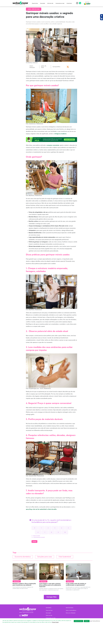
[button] (95, 621)
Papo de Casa (35, 3)
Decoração (42, 3)
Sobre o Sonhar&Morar (71, 610)
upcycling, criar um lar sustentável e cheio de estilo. (41, 509)
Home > (30, 9)
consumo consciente (53, 145)
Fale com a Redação (70, 612)
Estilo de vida (50, 3)
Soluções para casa (44, 557)
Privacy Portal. (55, 622)
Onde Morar (69, 3)
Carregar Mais (51, 597)
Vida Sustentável (65, 557)
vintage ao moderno (60, 133)
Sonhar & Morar (20, 2)
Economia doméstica (23, 557)
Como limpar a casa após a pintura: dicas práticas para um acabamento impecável (50, 585)
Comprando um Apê (60, 3)
